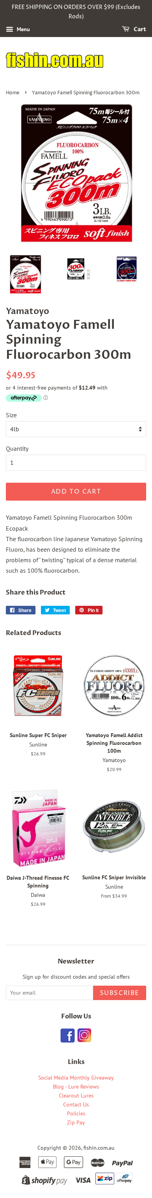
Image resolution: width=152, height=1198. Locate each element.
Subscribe (120, 993)
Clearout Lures (76, 1095)
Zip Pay (76, 1122)
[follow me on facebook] (67, 1040)
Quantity (17, 448)
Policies (76, 1113)
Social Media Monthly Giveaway (76, 1077)
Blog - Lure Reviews (76, 1086)
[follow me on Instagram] (84, 1040)
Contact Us (76, 1104)
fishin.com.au (99, 1147)
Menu (22, 29)
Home (12, 93)
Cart (139, 29)
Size (11, 415)
